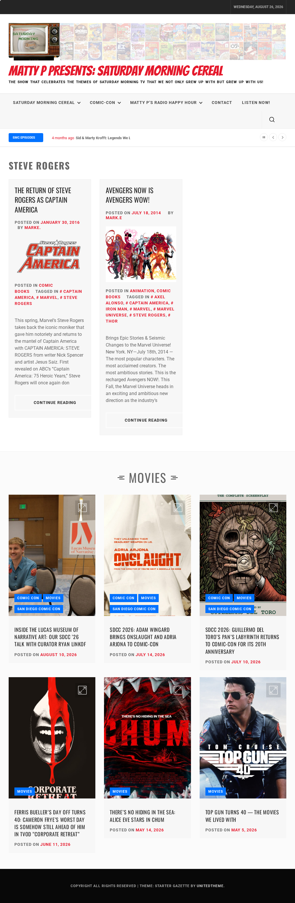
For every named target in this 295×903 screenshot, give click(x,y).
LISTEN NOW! (256, 102)
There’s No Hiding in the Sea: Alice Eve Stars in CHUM (142, 815)
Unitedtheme (210, 886)
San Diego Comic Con (38, 609)
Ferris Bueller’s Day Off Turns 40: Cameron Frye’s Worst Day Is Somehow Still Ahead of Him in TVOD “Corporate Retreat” (50, 823)
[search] (272, 120)
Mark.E (114, 217)
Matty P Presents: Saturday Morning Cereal (116, 71)
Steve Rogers (149, 315)
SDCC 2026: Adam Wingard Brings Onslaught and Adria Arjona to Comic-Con (143, 637)
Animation (142, 290)
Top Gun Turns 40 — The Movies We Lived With (242, 815)
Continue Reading (55, 402)
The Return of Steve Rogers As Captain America (43, 200)
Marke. (32, 227)
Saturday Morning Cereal (44, 102)
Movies (53, 598)
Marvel (49, 297)
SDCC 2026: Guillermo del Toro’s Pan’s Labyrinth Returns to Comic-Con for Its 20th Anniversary (242, 640)
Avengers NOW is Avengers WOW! (129, 195)
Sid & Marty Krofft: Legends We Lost (106, 138)
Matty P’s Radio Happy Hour (163, 102)
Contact (222, 102)
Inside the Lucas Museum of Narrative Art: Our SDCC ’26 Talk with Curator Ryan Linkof (50, 637)
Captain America (149, 303)
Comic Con (28, 598)
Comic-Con (102, 102)
